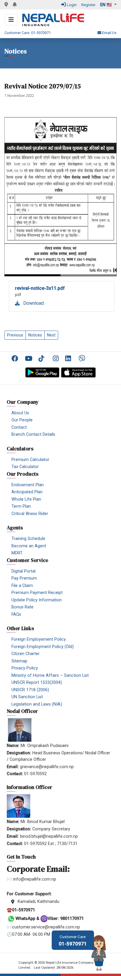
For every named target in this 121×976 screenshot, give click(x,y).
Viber (83, 358)
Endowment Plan (27, 484)
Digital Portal (23, 571)
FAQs (16, 614)
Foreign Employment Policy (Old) (42, 646)
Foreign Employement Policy (38, 639)
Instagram (56, 358)
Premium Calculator (30, 459)
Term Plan (21, 506)
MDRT (17, 553)
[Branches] (6, 4)
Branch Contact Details (33, 434)
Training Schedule (28, 538)
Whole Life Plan (26, 499)
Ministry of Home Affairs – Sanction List (50, 675)
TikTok (42, 358)
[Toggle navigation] (11, 19)
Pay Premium (24, 578)
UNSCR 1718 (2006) (30, 689)
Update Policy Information (36, 600)
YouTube (29, 358)
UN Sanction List (27, 696)
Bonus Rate (22, 607)
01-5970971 (73, 941)
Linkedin (69, 358)
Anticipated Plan (27, 491)
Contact (19, 427)
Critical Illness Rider (29, 513)
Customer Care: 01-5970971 (27, 33)
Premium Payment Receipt (37, 592)
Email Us (109, 33)
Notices (35, 335)
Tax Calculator (25, 466)
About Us (20, 412)
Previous (15, 335)
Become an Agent (28, 545)
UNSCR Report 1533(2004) (36, 682)
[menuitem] (16, 359)
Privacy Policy (24, 668)
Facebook (15, 358)
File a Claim (22, 585)
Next (51, 335)
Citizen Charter (25, 653)
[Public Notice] (15, 4)
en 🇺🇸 (106, 4)
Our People (22, 420)
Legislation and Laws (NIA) (36, 704)
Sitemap (19, 661)
